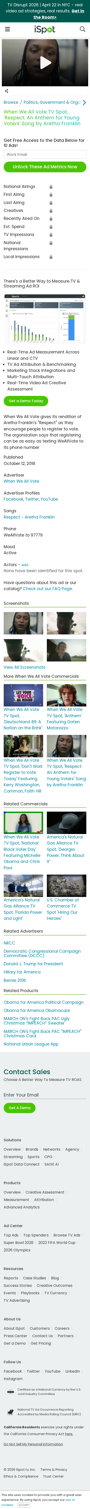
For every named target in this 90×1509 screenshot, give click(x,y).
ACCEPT (24, 1505)
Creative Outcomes (54, 1285)
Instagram (13, 1378)
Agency (72, 1149)
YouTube (49, 499)
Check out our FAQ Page (47, 589)
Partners (66, 1336)
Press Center (15, 1336)
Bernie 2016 (15, 980)
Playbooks (30, 1293)
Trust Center (53, 1476)
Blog (55, 1278)
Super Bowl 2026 (18, 1242)
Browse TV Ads (67, 1235)
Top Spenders (36, 1235)
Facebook (13, 499)
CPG (48, 1156)
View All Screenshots (24, 667)
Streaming (13, 1156)
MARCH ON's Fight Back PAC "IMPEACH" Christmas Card (42, 1034)
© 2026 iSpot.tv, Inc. (20, 1469)
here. (69, 1434)
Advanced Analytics (22, 1207)
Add (24, 565)
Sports (33, 1156)
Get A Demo (19, 1108)
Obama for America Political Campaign (44, 1002)
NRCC (9, 943)
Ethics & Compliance (21, 1476)
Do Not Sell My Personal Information (33, 1444)
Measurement (16, 1199)
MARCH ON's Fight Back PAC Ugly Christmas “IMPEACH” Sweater (37, 1021)
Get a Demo (15, 1343)
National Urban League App (31, 1044)
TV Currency (55, 1293)
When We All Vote (21, 481)
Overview (12, 1149)
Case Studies (34, 1278)
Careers (62, 1328)
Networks (51, 1149)
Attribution (44, 1199)
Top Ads (11, 1235)
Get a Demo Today (26, 401)
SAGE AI (52, 1164)
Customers (40, 1328)
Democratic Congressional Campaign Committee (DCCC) (42, 953)
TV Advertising (17, 1300)
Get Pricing (41, 1343)
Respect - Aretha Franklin (29, 517)
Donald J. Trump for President (33, 964)
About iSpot (14, 1328)
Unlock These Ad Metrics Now (45, 167)
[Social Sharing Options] (6, 91)
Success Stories (18, 1285)
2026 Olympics (17, 1250)
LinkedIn (72, 1371)
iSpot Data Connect (22, 1164)
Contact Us (42, 1336)
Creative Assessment (45, 1192)
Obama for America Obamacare (37, 1010)
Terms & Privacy (53, 1469)
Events (10, 1293)
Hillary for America (22, 972)
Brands (32, 1149)
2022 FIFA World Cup (56, 1242)
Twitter (32, 499)
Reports (11, 1278)
